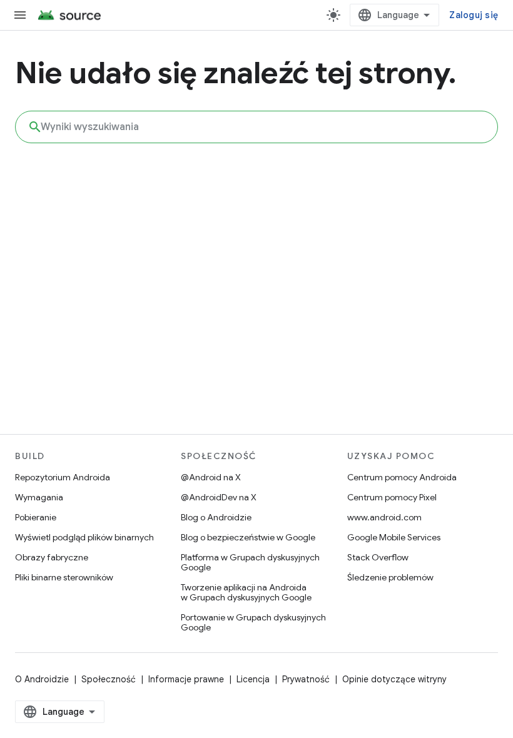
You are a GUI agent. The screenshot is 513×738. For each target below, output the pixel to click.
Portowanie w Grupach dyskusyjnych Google (253, 622)
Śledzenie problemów (390, 577)
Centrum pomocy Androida (402, 477)
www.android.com (384, 517)
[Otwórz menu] (20, 15)
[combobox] (256, 127)
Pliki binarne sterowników (64, 577)
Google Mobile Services (393, 537)
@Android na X (211, 477)
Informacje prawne (186, 679)
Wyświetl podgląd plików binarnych (84, 537)
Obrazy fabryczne (51, 557)
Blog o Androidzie (216, 517)
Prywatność (306, 679)
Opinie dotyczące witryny (394, 679)
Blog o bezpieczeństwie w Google (248, 537)
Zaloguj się (473, 15)
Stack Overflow (378, 557)
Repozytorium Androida (62, 477)
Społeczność (108, 679)
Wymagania (39, 497)
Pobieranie (35, 517)
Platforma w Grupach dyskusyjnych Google (250, 562)
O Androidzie (42, 679)
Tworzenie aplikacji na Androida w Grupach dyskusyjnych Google (246, 592)
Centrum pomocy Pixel (392, 497)
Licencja (253, 679)
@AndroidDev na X (218, 497)
